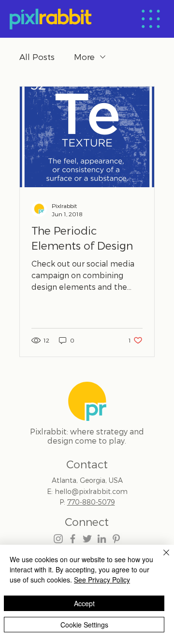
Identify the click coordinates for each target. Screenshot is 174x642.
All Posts (37, 56)
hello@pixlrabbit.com (91, 491)
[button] (151, 19)
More (84, 56)
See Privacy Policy (102, 579)
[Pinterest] (116, 539)
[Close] (160, 558)
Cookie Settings (84, 624)
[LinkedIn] (102, 539)
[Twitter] (87, 539)
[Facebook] (73, 539)
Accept (84, 603)
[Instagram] (58, 539)
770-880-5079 (91, 502)
